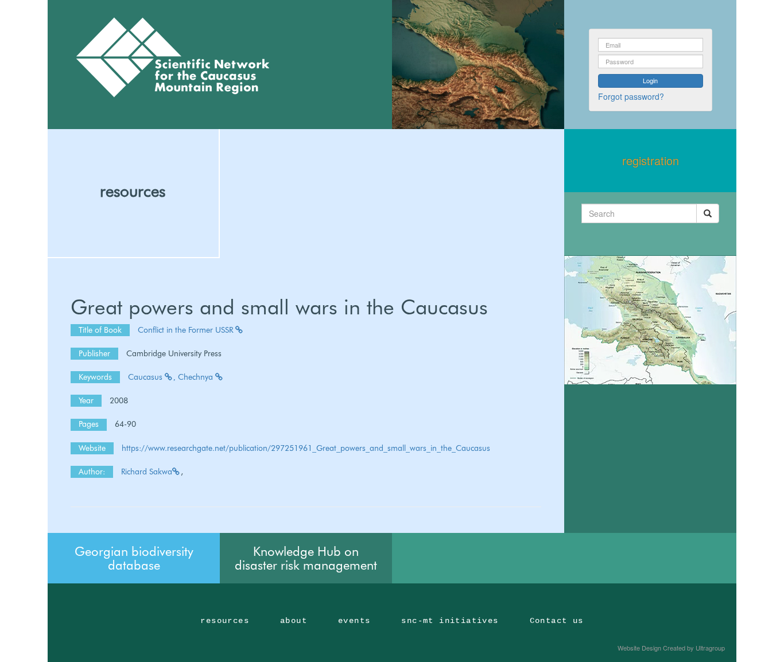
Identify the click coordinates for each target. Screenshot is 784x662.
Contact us (557, 620)
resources (132, 191)
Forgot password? (631, 96)
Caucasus (146, 376)
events (354, 620)
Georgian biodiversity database (134, 558)
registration (650, 160)
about (293, 620)
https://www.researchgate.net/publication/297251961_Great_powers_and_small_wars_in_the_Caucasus (306, 448)
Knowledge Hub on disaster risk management (306, 558)
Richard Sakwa (146, 471)
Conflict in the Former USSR (186, 329)
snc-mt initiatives (449, 620)
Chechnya (196, 376)
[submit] (707, 213)
